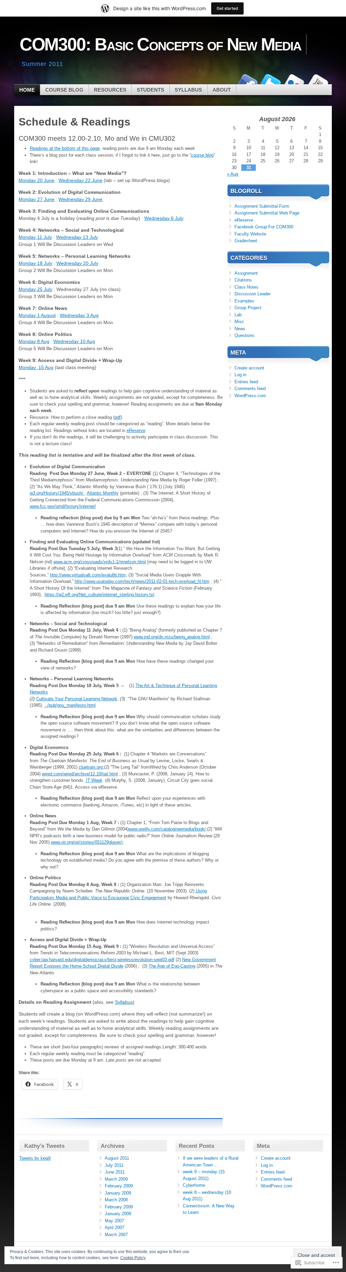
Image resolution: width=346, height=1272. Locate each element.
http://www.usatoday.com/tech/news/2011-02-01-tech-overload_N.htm (142, 581)
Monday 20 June (36, 180)
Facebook (246, 81)
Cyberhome (194, 1185)
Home (27, 90)
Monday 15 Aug (36, 367)
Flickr (294, 81)
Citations (243, 279)
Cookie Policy (133, 1257)
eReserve (136, 430)
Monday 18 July (35, 263)
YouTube (317, 81)
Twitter (270, 81)
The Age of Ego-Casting (172, 966)
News (239, 328)
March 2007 (116, 1234)
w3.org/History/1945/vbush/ (57, 493)
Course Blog (64, 90)
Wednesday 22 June (80, 180)
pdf (118, 417)
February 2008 (119, 1206)
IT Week (94, 780)
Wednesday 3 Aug (79, 315)
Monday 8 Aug (34, 341)
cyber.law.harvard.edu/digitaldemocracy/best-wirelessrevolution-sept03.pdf (102, 959)
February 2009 (119, 1185)
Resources (110, 90)
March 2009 (116, 1179)
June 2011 (115, 1172)
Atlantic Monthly (103, 493)
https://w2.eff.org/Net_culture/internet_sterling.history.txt (99, 594)
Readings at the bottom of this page (65, 148)
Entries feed (246, 381)
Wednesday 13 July (77, 237)
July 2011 (114, 1165)
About (222, 90)
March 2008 (116, 1199)
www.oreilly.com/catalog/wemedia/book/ (167, 829)
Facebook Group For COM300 (263, 226)
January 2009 (118, 1193)
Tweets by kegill (35, 1158)
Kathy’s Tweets (44, 1146)
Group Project (248, 307)
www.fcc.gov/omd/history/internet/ (63, 506)
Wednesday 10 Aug (74, 341)
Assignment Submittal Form (261, 206)
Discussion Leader (252, 293)
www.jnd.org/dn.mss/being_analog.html (172, 636)
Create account (249, 367)
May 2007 (114, 1220)
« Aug (232, 174)
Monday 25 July (35, 289)
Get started (227, 8)
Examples (244, 300)
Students (150, 90)
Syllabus (188, 90)
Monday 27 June (36, 199)
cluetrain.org (91, 767)
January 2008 (118, 1213)
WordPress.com (250, 395)
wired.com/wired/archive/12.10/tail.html (80, 773)
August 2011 (117, 1158)
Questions (244, 335)
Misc (239, 321)
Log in (240, 374)
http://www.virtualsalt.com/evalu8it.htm (88, 574)
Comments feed (250, 388)
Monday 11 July (35, 237)
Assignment (246, 273)
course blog (202, 155)
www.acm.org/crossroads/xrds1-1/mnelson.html (99, 561)
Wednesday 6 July (163, 218)
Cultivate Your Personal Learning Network (76, 698)
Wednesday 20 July (77, 263)
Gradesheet (245, 240)
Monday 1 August (37, 315)
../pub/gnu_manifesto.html (70, 705)
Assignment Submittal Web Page (266, 212)
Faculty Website (250, 233)
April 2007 (114, 1227)
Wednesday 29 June (80, 199)
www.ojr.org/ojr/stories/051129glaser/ (86, 842)
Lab (238, 314)
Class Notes (246, 287)
